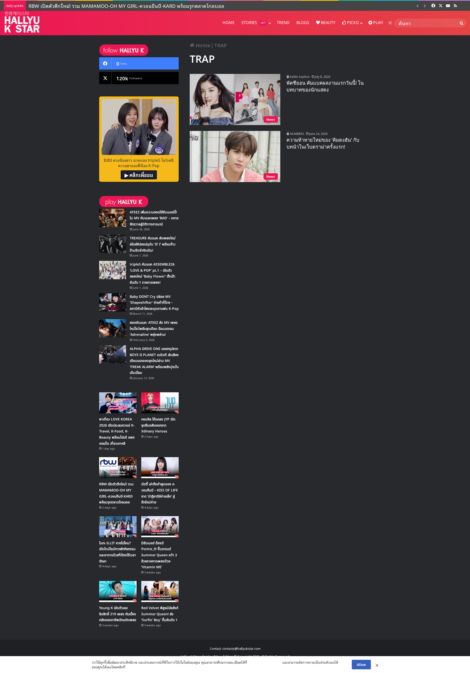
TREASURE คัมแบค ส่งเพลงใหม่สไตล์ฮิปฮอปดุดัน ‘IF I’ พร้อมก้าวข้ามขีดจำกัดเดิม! (153, 244)
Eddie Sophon (300, 76)
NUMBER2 (297, 133)
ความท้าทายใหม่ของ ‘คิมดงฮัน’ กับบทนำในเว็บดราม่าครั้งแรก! (322, 144)
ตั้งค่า (130, 666)
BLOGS (302, 23)
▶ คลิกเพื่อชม (139, 175)
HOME (229, 23)
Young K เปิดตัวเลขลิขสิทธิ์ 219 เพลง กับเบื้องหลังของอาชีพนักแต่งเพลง (117, 614)
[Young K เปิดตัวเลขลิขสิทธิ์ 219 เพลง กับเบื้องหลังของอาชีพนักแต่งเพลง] (118, 591)
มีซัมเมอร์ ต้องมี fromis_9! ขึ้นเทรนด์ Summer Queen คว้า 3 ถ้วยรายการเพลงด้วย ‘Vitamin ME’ (159, 555)
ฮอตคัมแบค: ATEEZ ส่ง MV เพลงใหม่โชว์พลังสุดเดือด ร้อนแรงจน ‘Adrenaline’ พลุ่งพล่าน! (154, 328)
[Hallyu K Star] (22, 22)
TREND (283, 23)
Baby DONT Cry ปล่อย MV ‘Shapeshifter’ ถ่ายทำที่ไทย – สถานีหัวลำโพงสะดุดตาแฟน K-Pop (154, 302)
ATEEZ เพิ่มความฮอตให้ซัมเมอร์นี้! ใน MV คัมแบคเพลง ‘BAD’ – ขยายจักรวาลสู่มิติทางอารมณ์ (154, 218)
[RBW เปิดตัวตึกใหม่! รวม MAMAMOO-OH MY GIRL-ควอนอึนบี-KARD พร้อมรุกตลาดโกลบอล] (118, 467)
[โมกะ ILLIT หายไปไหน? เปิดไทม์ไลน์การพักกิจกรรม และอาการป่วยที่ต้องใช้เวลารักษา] (118, 526)
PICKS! (352, 23)
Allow (361, 664)
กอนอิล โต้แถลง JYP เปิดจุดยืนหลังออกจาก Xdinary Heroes (158, 425)
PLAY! (377, 23)
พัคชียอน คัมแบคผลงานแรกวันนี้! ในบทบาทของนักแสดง (325, 87)
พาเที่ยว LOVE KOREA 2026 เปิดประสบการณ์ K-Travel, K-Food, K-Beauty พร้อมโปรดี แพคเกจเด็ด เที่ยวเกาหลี (117, 431)
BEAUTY (327, 23)
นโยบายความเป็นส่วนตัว (264, 662)
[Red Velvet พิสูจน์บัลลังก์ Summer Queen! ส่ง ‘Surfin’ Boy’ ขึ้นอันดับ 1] (160, 591)
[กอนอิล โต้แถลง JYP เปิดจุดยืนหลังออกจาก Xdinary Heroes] (160, 402)
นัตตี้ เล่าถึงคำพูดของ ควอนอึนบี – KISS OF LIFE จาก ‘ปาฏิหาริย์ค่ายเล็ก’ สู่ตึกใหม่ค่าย (117, 6)
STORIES (253, 23)
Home (202, 45)
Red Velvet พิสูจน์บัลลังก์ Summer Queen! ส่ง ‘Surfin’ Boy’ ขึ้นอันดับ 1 (159, 614)
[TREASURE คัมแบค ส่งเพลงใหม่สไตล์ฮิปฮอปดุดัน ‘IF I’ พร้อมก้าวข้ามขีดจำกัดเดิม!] (112, 244)
